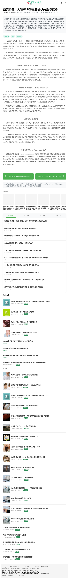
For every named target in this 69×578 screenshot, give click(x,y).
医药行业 (13, 12)
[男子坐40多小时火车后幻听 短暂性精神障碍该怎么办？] (20, 199)
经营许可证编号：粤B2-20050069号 (11, 570)
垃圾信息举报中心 (34, 573)
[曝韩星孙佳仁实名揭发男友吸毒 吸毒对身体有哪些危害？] (8, 199)
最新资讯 (11, 215)
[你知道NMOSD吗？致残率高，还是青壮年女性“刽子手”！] (31, 199)
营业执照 (4, 572)
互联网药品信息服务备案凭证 (31, 572)
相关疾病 (26, 215)
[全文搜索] (61, 3)
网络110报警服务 (45, 573)
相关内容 (58, 215)
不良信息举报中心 (24, 573)
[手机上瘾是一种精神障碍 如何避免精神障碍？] (43, 199)
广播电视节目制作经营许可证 (15, 572)
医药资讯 (5, 12)
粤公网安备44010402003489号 (10, 573)
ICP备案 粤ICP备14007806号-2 (30, 570)
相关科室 (42, 215)
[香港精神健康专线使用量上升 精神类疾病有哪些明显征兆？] (55, 199)
